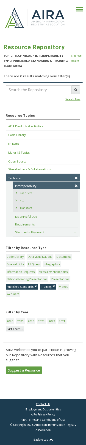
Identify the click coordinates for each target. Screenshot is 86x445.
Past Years (14, 329)
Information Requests (21, 272)
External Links (15, 264)
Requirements (25, 224)
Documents (63, 257)
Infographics (52, 264)
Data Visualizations (40, 257)
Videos (63, 287)
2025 (20, 321)
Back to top (41, 440)
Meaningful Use (26, 216)
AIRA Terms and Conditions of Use (43, 420)
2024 (31, 321)
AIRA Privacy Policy (43, 414)
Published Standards (20, 287)
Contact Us (43, 404)
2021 (62, 321)
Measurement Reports (53, 272)
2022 (52, 321)
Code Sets (26, 193)
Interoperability (25, 186)
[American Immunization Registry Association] (35, 17)
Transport (26, 207)
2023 (41, 321)
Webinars (13, 294)
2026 (10, 321)
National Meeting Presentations (27, 279)
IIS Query (34, 264)
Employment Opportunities (43, 409)
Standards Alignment (29, 232)
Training (46, 287)
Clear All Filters (76, 58)
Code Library (15, 257)
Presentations (60, 279)
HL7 (22, 200)
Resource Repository (34, 47)
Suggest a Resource (24, 370)
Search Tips (72, 99)
